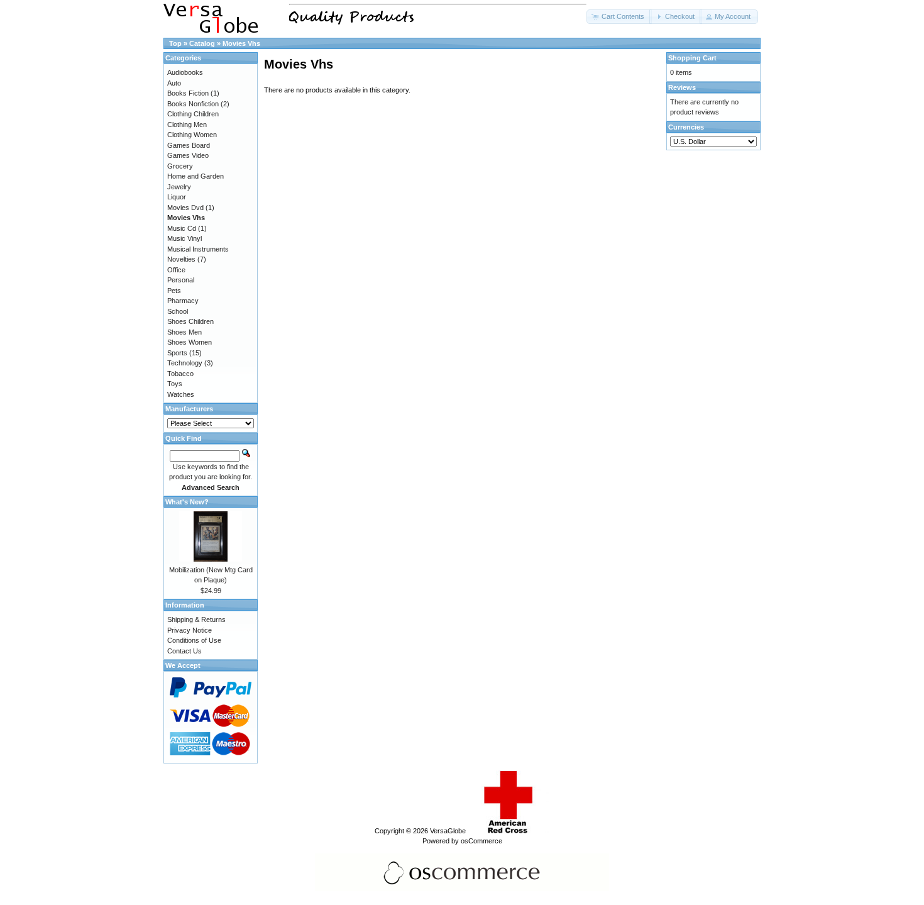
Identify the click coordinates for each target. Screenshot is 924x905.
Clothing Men (187, 124)
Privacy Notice (189, 630)
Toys (174, 383)
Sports (177, 353)
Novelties (181, 259)
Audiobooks (185, 72)
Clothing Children (193, 114)
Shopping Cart (692, 58)
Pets (174, 290)
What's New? (187, 502)
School (177, 311)
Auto (174, 83)
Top (175, 43)
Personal (180, 280)
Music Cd (181, 228)
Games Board (188, 145)
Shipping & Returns (196, 619)
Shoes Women (189, 342)
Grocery (180, 166)
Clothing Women (192, 134)
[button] (619, 16)
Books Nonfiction (193, 104)
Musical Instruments (198, 249)
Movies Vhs (241, 43)
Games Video (188, 155)
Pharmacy (183, 300)
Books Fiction (188, 93)
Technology (184, 363)
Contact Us (184, 651)
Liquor (176, 197)
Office (176, 270)
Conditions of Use (194, 640)
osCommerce (481, 841)
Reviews (682, 87)
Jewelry (179, 187)
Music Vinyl (184, 238)
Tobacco (180, 373)
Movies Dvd (185, 207)
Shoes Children (190, 321)
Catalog (202, 43)
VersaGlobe (448, 831)
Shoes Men (184, 332)
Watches (180, 394)
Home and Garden (195, 176)
